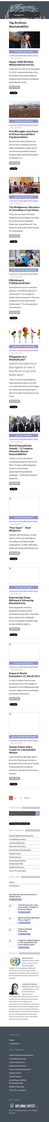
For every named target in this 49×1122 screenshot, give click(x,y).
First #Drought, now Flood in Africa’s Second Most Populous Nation (23, 134)
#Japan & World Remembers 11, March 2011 (24, 675)
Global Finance (15, 857)
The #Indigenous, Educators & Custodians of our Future (24, 208)
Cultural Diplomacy (23, 435)
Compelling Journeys (17, 839)
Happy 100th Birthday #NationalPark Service (21, 63)
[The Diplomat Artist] (24, 9)
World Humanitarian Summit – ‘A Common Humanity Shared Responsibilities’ (21, 450)
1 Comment (17, 594)
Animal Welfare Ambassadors (23, 270)
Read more (14, 87)
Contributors (14, 886)
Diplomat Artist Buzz (24, 52)
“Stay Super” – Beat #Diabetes (20, 529)
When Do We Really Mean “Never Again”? (29, 919)
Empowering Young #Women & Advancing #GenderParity (21, 600)
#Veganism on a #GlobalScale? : (17, 358)
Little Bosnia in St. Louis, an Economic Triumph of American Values (28, 907)
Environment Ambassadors (23, 346)
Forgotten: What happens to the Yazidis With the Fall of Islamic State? (29, 942)
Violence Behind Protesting (25, 930)
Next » (27, 798)
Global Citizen (15, 853)
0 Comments (17, 58)
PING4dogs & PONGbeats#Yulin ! (20, 282)
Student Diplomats (16, 867)
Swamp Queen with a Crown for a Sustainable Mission (22, 749)
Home (11, 882)
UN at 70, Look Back (17, 871)
